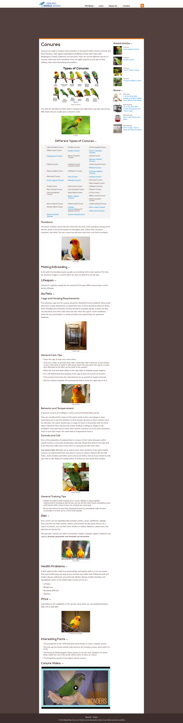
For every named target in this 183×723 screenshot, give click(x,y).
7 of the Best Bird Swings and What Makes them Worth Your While (132, 98)
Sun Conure (73, 176)
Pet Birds (89, 6)
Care (101, 6)
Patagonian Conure (54, 156)
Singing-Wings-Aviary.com (71, 720)
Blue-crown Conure (97, 207)
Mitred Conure (95, 168)
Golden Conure (71, 208)
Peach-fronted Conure (53, 215)
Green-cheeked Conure (95, 152)
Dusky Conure (74, 151)
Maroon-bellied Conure (95, 160)
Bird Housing (127, 104)
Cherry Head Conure (76, 214)
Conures (126, 47)
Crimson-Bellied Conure (132, 80)
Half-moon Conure (97, 211)
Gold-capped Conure (55, 180)
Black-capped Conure (73, 197)
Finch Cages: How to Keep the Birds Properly (132, 128)
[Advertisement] (91, 23)
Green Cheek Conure (131, 70)
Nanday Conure (74, 180)
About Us (113, 6)
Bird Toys (126, 94)
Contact (126, 6)
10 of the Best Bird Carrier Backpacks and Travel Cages (131, 109)
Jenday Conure (95, 176)
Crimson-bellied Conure (95, 172)
